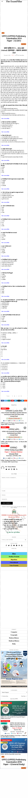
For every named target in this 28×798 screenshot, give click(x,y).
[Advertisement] (14, 16)
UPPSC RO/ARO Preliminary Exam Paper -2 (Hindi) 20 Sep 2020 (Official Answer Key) (14, 736)
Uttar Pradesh (14, 565)
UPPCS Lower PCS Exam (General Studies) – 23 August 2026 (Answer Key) (13, 423)
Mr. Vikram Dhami (21, 55)
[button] (25, 539)
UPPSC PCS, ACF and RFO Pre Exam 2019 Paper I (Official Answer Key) (13, 717)
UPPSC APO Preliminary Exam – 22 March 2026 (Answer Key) (14, 442)
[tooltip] (2, 400)
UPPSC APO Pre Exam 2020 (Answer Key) (11, 754)
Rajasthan (14, 559)
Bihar (14, 553)
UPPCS (12, 55)
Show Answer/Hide (5, 118)
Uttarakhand (14, 562)
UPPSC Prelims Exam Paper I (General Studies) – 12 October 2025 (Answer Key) (13, 461)
